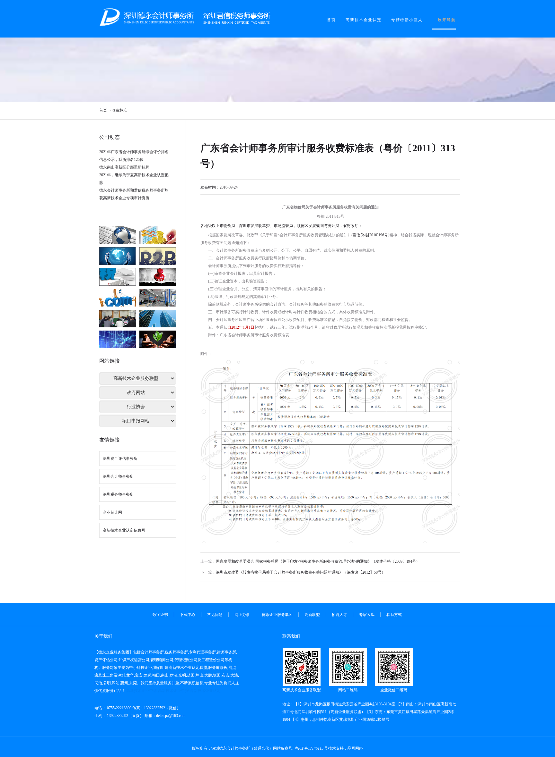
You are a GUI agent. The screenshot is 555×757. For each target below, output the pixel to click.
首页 (331, 20)
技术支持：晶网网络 (345, 748)
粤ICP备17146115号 (310, 748)
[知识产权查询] (118, 256)
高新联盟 (312, 614)
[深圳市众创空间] (118, 318)
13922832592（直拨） (125, 715)
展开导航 (447, 20)
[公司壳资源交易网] (118, 339)
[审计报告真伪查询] (118, 297)
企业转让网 (112, 512)
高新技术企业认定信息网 (124, 530)
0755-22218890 (118, 708)
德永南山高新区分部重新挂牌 (124, 158)
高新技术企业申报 (173, 690)
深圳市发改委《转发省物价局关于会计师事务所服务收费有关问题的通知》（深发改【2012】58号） (300, 572)
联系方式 (394, 614)
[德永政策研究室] (158, 339)
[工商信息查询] (158, 256)
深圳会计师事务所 (118, 476)
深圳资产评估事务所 (120, 458)
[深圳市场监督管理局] (158, 297)
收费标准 (119, 110)
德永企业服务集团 (277, 614)
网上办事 (242, 614)
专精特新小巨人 (407, 20)
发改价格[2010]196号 (370, 235)
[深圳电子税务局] (118, 235)
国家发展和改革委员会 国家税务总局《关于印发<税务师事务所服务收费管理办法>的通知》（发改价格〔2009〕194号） (318, 561)
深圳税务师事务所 (118, 494)
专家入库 (366, 614)
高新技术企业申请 (141, 690)
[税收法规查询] (118, 276)
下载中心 (187, 614)
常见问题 (215, 614)
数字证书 (160, 614)
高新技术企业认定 (364, 20)
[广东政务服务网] (158, 276)
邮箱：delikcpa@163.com (165, 715)
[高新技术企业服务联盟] (158, 318)
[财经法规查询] (158, 235)
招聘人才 (339, 614)
